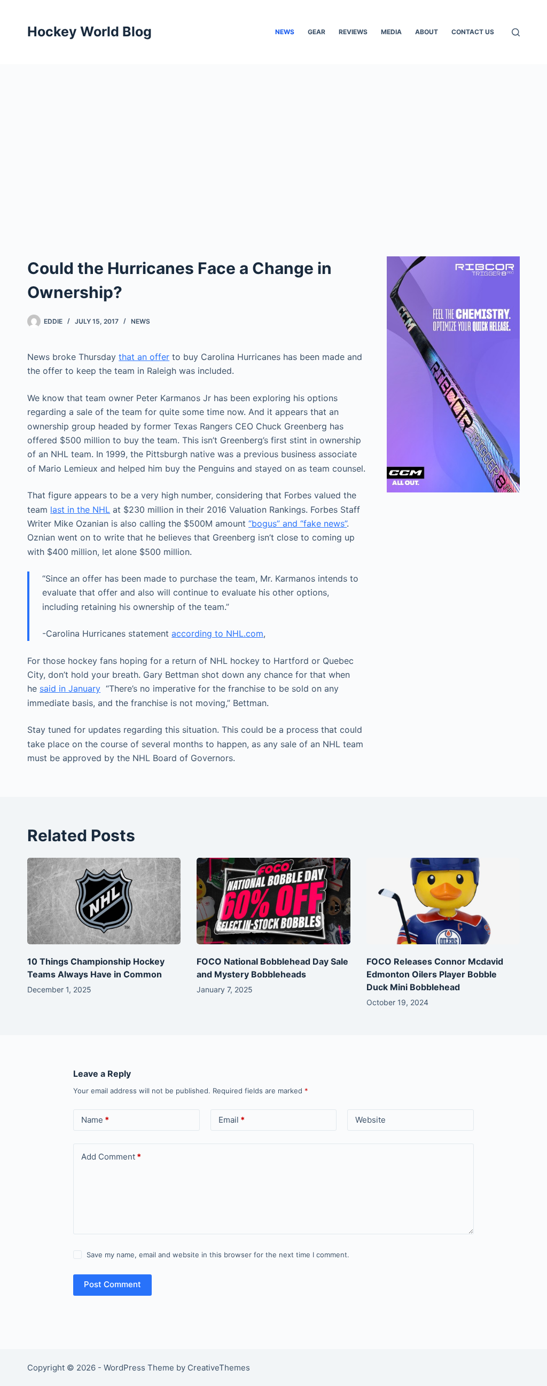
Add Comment (111, 1157)
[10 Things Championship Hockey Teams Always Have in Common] (104, 901)
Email (231, 1120)
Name (95, 1120)
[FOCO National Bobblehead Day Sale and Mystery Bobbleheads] (273, 901)
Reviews (353, 32)
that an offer (144, 356)
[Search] (516, 32)
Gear (316, 32)
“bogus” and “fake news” (297, 523)
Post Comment (112, 1284)
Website (370, 1120)
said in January (70, 688)
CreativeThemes (218, 1367)
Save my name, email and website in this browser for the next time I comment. (218, 1254)
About (426, 32)
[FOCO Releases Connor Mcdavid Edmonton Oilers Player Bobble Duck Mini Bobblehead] (443, 901)
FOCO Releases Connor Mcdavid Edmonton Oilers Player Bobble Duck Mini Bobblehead (434, 974)
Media (391, 32)
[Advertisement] (273, 144)
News (284, 32)
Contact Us (472, 32)
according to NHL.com (217, 633)
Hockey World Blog (89, 32)
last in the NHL (80, 509)
